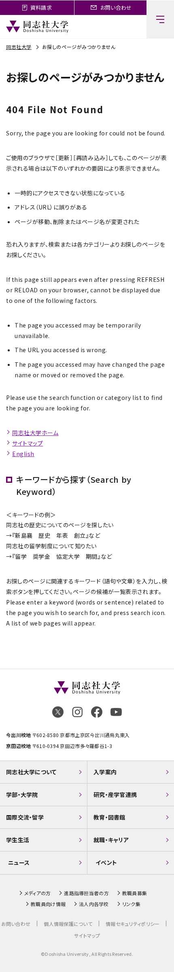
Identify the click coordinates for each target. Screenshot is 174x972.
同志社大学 (19, 46)
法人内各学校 (94, 904)
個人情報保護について (68, 923)
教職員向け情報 (48, 904)
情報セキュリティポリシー (132, 923)
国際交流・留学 (25, 817)
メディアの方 (37, 893)
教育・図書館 (109, 817)
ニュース (19, 862)
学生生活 (17, 840)
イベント (106, 862)
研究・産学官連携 (115, 794)
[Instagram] (77, 712)
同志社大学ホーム (35, 433)
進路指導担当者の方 (86, 893)
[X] (58, 712)
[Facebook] (96, 712)
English (23, 454)
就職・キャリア (111, 840)
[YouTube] (116, 712)
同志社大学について (31, 772)
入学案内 (105, 772)
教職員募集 (134, 893)
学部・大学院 (22, 794)
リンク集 (131, 904)
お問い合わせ (16, 923)
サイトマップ (27, 443)
